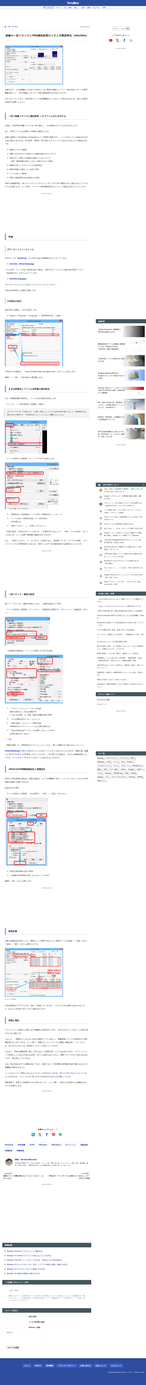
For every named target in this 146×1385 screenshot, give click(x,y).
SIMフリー (102, 780)
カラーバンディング (17, 754)
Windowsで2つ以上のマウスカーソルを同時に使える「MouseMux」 (121, 562)
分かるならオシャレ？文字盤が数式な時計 (112, 641)
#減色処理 (84, 1145)
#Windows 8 (56, 1145)
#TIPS (32, 1145)
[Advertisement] (73, 16)
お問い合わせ (85, 1365)
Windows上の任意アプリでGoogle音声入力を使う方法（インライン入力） (120, 623)
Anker (124, 769)
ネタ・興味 (68, 7)
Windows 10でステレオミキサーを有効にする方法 (26, 1269)
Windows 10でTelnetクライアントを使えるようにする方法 (29, 1255)
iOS (106, 769)
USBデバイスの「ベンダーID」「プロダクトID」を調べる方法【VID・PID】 (122, 583)
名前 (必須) (33, 1316)
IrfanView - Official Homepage (22, 264)
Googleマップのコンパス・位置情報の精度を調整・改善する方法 (122, 497)
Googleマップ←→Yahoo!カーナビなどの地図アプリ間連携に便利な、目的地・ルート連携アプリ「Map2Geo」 (122, 534)
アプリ (116, 765)
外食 (127, 773)
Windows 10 (138, 765)
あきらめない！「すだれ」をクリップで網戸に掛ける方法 (123, 528)
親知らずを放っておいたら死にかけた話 (111, 679)
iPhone (130, 762)
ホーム (27, 1365)
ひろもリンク (102, 704)
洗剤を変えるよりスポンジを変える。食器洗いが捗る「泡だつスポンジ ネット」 (120, 666)
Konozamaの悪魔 (103, 699)
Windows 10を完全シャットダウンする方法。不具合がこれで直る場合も (34, 1260)
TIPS (133, 758)
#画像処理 (8, 1150)
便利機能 (49, 1365)
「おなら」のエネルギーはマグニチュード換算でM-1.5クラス (119, 606)
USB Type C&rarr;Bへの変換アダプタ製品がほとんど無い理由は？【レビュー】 (123, 548)
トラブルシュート (104, 765)
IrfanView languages (18, 278)
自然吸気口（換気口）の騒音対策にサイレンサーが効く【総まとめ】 (120, 673)
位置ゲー (141, 769)
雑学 (104, 7)
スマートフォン (112, 758)
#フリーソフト (70, 1145)
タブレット (126, 765)
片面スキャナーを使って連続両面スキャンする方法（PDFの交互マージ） (123, 518)
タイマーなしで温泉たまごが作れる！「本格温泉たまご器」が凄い (120, 635)
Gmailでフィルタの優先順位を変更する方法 (118, 524)
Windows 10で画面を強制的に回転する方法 (23, 1273)
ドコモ (100, 773)
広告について (101, 1365)
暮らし (76, 7)
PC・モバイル (49, 7)
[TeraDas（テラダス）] (73, 3)
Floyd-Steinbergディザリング (17, 750)
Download (22, 258)
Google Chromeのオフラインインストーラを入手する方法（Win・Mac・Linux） (123, 576)
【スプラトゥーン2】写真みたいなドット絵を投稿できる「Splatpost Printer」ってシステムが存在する (123, 504)
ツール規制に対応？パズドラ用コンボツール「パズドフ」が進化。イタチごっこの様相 (123, 511)
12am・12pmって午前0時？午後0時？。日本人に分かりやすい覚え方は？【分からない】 (123, 490)
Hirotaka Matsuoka (29, 1159)
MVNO (141, 777)
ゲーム (58, 7)
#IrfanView (9, 1145)
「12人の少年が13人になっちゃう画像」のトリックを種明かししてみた (120, 600)
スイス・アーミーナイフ (62, 1073)
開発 (99, 769)
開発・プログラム (93, 7)
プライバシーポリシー (66, 1365)
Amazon (108, 773)
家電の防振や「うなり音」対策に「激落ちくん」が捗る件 (118, 653)
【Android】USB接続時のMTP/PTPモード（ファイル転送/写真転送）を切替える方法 (122, 541)
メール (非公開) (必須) (37, 1322)
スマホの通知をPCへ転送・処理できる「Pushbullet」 (116, 630)
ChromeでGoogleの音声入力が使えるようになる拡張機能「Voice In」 (120, 616)
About (38, 1365)
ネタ (108, 777)
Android (101, 758)
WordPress (119, 773)
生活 (109, 762)
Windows (101, 762)
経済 (83, 7)
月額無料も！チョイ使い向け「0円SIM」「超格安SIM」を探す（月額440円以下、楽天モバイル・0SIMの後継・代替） (119, 659)
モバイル (125, 758)
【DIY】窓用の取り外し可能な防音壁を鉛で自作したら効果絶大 (120, 611)
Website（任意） (35, 1327)
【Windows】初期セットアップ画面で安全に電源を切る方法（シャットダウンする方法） (123, 555)
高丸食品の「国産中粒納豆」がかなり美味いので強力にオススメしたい (120, 685)
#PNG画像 (21, 1145)
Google (131, 769)
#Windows (43, 1145)
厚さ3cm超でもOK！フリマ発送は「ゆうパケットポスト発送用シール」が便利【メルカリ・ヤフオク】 (120, 647)
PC (124, 762)
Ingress (100, 777)
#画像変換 (20, 1150)
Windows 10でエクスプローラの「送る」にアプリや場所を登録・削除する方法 (37, 1264)
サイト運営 (114, 769)
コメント (9, 1332)
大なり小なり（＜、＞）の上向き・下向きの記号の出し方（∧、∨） (123, 569)
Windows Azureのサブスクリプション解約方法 (25, 1251)
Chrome (132, 777)
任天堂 (134, 773)
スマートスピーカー (119, 777)
